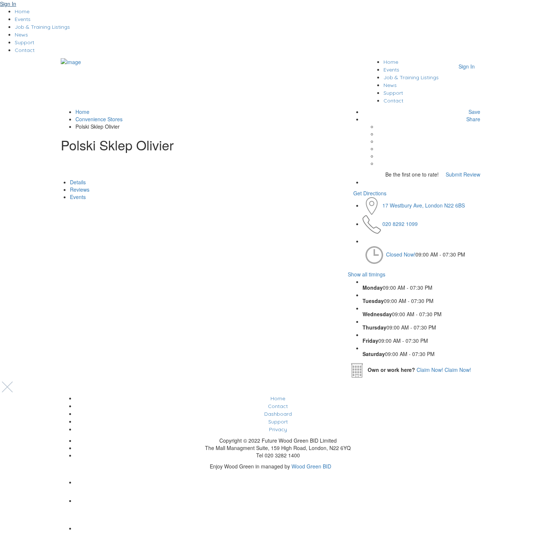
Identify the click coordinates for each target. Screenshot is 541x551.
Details (78, 182)
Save (473, 111)
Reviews (79, 189)
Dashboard (278, 414)
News (21, 34)
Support (24, 42)
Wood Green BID (311, 466)
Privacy (278, 429)
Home (22, 11)
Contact (25, 50)
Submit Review (462, 174)
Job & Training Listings (42, 27)
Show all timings (366, 274)
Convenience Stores (99, 119)
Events (23, 19)
